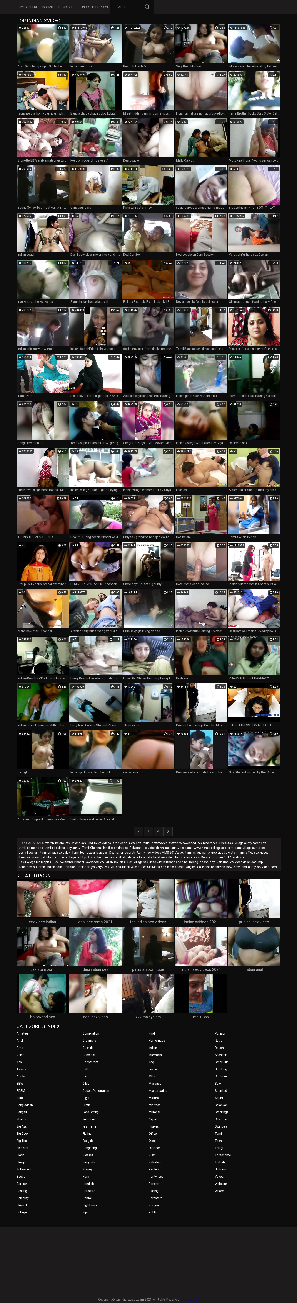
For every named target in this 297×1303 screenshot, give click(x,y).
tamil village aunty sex (250, 848)
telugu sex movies (155, 843)
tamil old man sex (31, 848)
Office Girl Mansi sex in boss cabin (161, 867)
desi (123, 862)
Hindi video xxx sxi (187, 857)
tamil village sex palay (55, 852)
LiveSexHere (28, 7)
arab (42, 867)
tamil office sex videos (253, 852)
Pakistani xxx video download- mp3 (241, 862)
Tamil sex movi (29, 857)
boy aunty (73, 848)
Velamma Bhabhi (72, 862)
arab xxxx (239, 857)
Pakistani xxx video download (150, 848)
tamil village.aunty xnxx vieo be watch (211, 852)
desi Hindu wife (126, 867)
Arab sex (112, 862)
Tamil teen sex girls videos (90, 852)
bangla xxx (110, 857)
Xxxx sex (135, 843)
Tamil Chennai (92, 848)
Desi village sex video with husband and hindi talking (162, 862)
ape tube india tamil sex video (153, 857)
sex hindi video (208, 843)
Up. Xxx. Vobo (91, 857)
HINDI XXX (226, 843)
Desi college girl (70, 857)
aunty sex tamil (181, 848)
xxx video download (182, 843)
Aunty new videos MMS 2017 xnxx (160, 852)
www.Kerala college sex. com (214, 848)
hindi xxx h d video (115, 848)
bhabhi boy (207, 862)
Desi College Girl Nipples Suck (38, 862)
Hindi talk (125, 857)
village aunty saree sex (250, 843)
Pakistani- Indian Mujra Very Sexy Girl (89, 867)
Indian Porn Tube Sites (60, 7)
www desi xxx (95, 862)
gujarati (130, 852)
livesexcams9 (189, 1299)
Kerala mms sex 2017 (216, 857)
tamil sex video (55, 848)
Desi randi (116, 852)
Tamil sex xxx (28, 867)
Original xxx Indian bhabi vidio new (209, 867)
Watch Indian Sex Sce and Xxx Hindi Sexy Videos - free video (86, 843)
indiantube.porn (95, 7)
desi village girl (28, 852)
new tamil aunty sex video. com (255, 867)
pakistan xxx (49, 857)
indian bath (54, 867)
